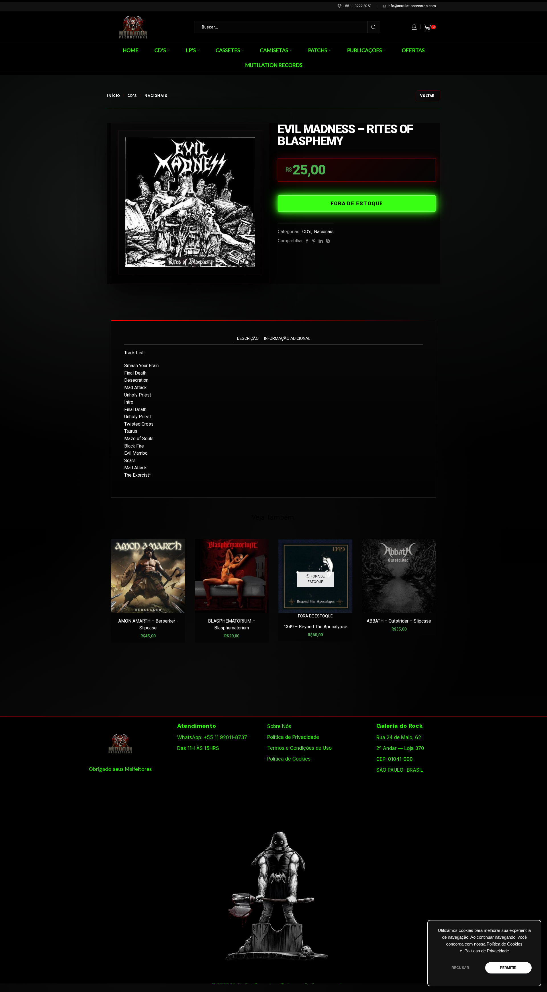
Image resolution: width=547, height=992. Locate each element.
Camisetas (274, 50)
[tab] (248, 338)
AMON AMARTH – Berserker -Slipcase (148, 624)
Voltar (427, 96)
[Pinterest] (314, 241)
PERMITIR (508, 968)
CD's (132, 95)
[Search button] (373, 27)
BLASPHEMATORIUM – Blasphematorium (231, 624)
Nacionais (156, 95)
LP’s (191, 50)
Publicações (364, 50)
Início (113, 95)
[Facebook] (307, 241)
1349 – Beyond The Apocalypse (315, 626)
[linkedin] (320, 241)
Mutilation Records (273, 65)
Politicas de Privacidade (486, 951)
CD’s (160, 50)
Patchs (317, 50)
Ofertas (413, 50)
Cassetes (228, 50)
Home (130, 50)
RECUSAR (460, 968)
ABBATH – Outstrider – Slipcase (399, 621)
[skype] (327, 241)
